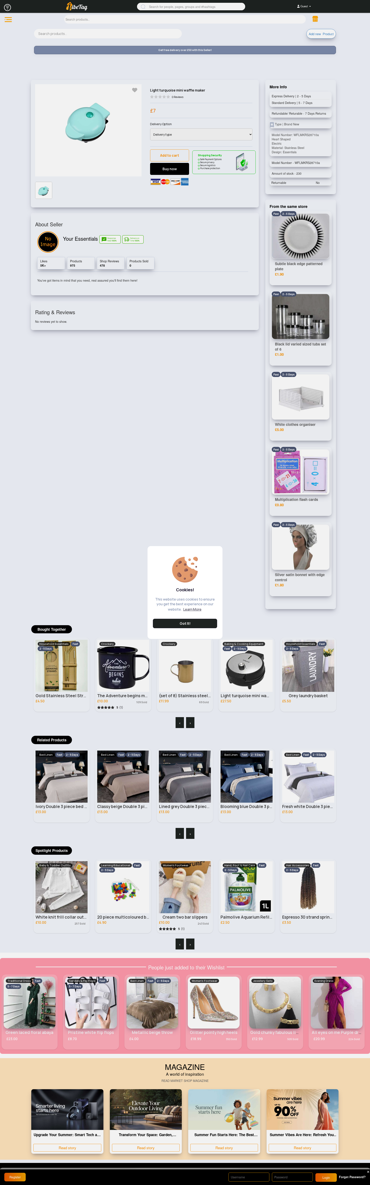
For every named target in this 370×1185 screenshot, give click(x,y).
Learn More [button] (192, 609)
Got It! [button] (185, 623)
